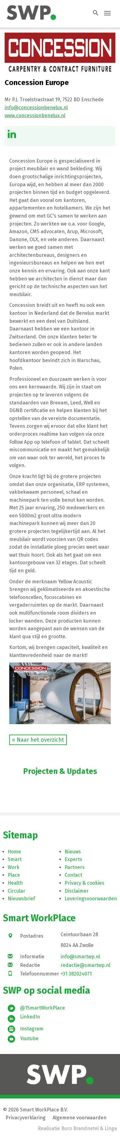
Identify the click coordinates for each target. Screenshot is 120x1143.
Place (14, 875)
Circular (16, 891)
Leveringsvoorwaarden (91, 899)
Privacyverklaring (26, 1118)
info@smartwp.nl (80, 957)
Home (14, 852)
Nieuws (73, 852)
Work (13, 867)
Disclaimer (77, 891)
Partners (75, 867)
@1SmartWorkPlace (42, 1008)
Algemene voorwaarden (79, 1118)
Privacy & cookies (84, 883)
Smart (15, 859)
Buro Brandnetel (80, 1128)
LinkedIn (30, 1017)
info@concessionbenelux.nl (36, 107)
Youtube (29, 1038)
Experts (73, 859)
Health (15, 883)
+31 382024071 (76, 974)
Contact (73, 875)
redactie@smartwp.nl (85, 965)
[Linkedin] (12, 136)
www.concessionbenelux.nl (35, 115)
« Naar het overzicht (38, 739)
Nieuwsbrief (21, 899)
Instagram (31, 1029)
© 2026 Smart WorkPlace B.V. (35, 1110)
